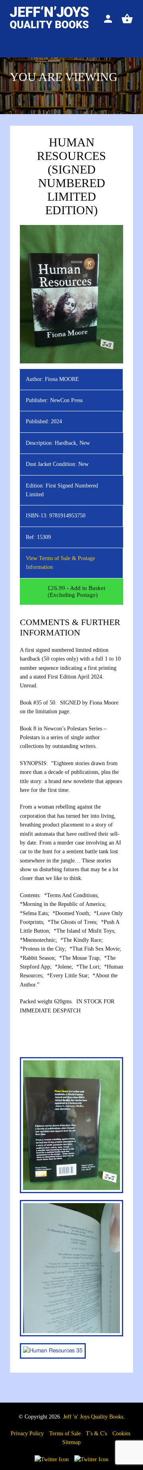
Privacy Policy (27, 1433)
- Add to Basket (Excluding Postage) (76, 591)
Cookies (121, 1433)
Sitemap (71, 1442)
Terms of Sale (65, 1433)
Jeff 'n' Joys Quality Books (93, 1417)
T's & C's (96, 1433)
